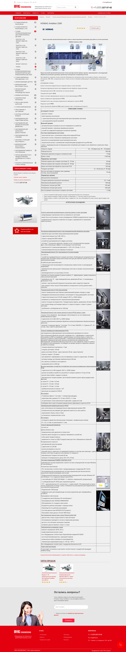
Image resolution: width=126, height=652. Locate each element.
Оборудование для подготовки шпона (21, 119)
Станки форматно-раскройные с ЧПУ (21, 27)
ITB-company (107, 650)
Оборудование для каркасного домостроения (21, 131)
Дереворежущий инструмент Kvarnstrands (20, 146)
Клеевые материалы (22, 95)
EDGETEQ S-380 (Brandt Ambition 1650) (21, 59)
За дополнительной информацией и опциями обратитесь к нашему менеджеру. (63, 555)
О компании (43, 634)
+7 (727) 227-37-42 (96, 634)
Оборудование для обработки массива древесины (22, 124)
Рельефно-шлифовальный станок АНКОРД (24, 163)
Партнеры (50, 13)
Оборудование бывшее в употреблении (23, 151)
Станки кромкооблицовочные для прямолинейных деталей (23, 34)
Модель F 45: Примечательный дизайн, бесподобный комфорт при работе (49, 577)
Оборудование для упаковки (21, 136)
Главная (18, 13)
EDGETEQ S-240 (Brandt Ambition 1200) (21, 47)
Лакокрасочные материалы (20, 98)
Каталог (48, 17)
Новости (35, 13)
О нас (43, 13)
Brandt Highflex (21, 64)
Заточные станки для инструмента (22, 140)
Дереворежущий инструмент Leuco (21, 85)
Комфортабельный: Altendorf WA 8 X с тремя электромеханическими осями (66, 577)
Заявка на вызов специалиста (22, 180)
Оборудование (68, 637)
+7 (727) (102, 7)
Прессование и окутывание (20, 110)
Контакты (26, 13)
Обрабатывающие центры (24, 82)
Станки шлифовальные (23, 107)
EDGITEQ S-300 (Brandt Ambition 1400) (21, 53)
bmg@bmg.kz (108, 2)
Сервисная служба (104, 13)
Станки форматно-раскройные (21, 23)
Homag (18, 66)
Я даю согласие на (68, 614)
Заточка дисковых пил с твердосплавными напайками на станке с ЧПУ (23, 157)
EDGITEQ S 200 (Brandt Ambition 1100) (21, 41)
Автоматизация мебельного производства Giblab (22, 90)
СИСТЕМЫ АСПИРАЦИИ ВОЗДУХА (22, 115)
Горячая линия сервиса (20, 177)
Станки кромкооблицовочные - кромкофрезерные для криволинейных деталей (23, 72)
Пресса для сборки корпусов (21, 103)
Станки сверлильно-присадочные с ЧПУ (22, 78)
